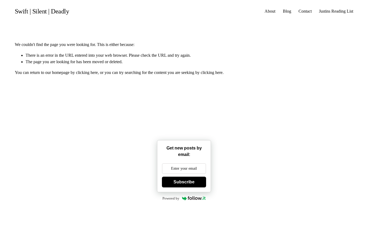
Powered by (170, 198)
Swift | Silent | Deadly (42, 11)
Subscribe (184, 182)
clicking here (87, 72)
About (270, 11)
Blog (287, 11)
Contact (305, 11)
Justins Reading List (336, 11)
